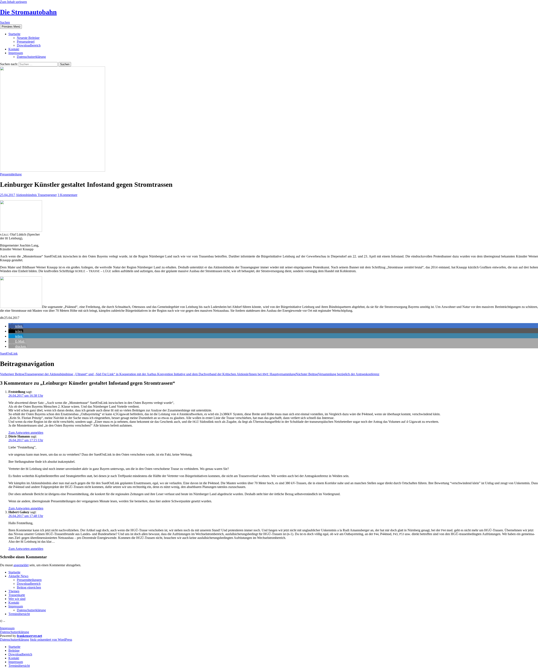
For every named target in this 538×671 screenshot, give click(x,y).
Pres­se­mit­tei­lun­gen (29, 580)
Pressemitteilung (11, 174)
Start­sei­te (14, 34)
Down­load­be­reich (29, 45)
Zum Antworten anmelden (25, 432)
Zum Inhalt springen (13, 2)
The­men (13, 591)
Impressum (7, 628)
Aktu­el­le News (18, 576)
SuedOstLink (9, 353)
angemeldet (21, 565)
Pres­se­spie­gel (25, 41)
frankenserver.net (29, 636)
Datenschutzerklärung (14, 632)
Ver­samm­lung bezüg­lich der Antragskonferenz (337, 374)
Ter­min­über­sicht (19, 614)
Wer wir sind (16, 599)
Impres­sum (15, 53)
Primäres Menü (11, 26)
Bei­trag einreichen (29, 587)
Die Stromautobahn (28, 12)
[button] (15, 326)
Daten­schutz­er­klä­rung (31, 56)
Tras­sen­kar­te (16, 595)
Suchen (5, 22)
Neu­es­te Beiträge (28, 38)
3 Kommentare (67, 195)
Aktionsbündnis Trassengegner (36, 195)
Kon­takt (13, 49)
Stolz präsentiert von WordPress (51, 639)
